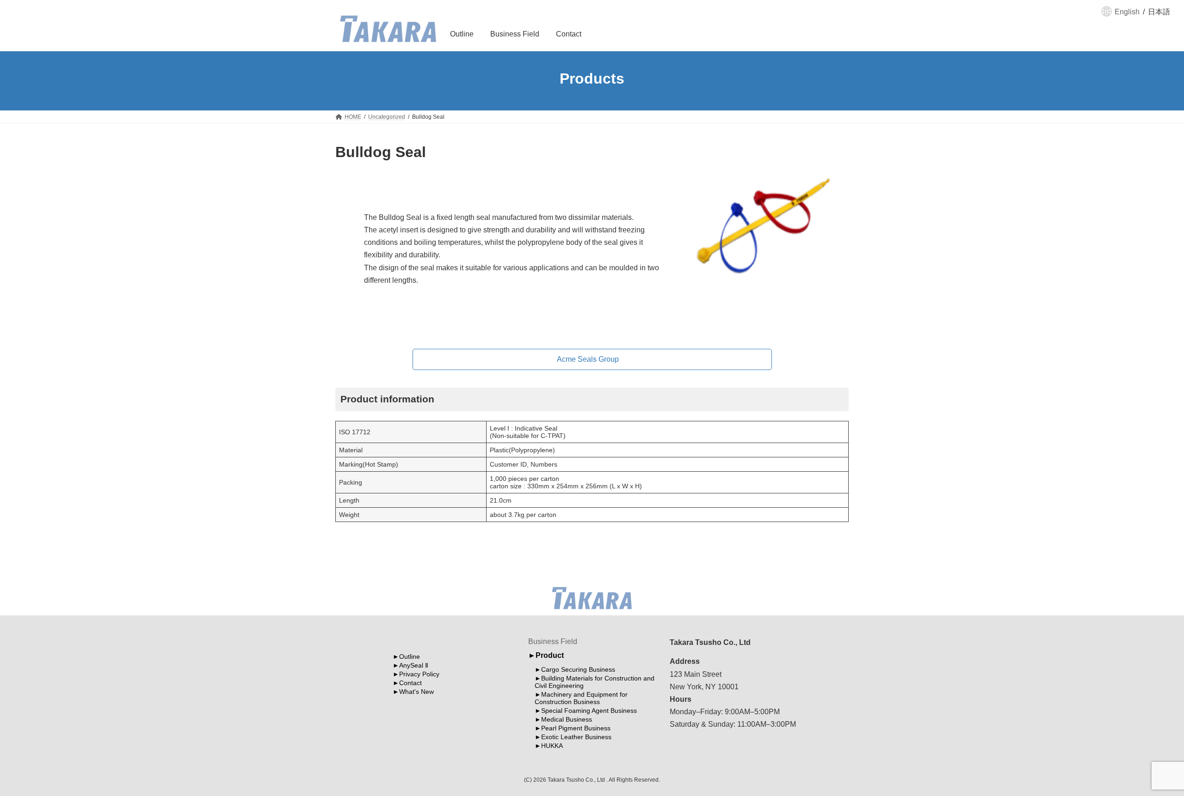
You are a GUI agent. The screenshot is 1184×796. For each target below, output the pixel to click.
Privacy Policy (419, 674)
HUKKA (552, 746)
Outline (409, 656)
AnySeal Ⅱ (413, 665)
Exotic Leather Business (576, 737)
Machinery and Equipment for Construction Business (581, 698)
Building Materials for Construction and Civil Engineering (594, 682)
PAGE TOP (1149, 763)
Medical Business (566, 719)
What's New (416, 691)
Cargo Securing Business (578, 670)
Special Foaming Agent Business (589, 711)
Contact (410, 683)
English (1127, 12)
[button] (592, 359)
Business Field (552, 641)
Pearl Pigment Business (575, 728)
